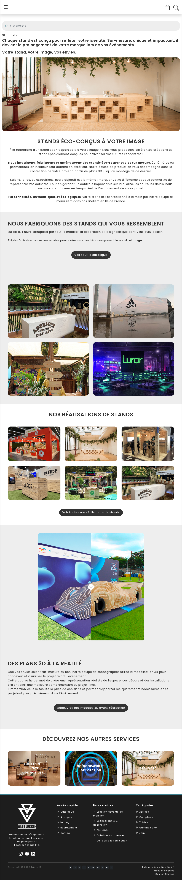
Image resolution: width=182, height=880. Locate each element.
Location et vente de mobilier (34, 768)
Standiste (148, 768)
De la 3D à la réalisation (112, 840)
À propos (66, 817)
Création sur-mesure (110, 835)
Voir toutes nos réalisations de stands (91, 512)
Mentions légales (164, 870)
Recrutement (68, 827)
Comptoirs (146, 817)
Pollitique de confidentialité (158, 867)
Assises (144, 811)
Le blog (65, 822)
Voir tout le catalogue (91, 255)
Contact (65, 833)
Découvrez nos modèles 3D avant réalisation (91, 708)
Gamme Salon (148, 827)
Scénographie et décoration (91, 768)
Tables (143, 822)
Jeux (142, 833)
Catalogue (67, 811)
